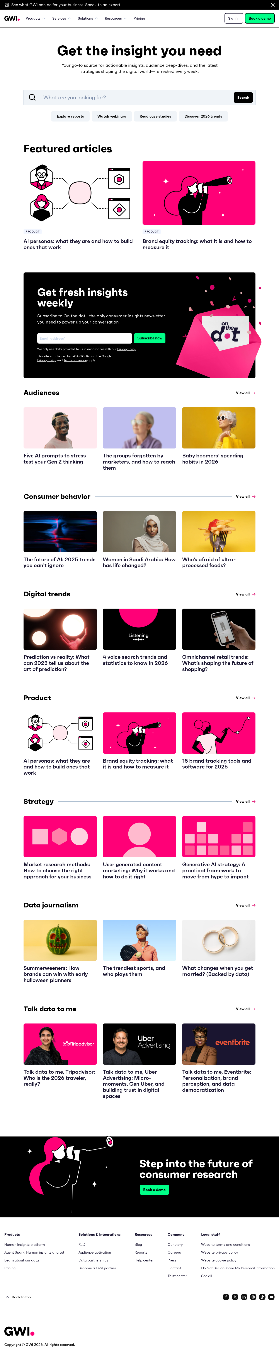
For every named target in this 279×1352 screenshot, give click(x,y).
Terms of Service (75, 360)
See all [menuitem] (206, 1276)
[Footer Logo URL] (19, 1331)
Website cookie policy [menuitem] (218, 1260)
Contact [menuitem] (174, 1268)
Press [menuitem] (172, 1260)
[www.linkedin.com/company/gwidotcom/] (244, 1297)
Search (243, 97)
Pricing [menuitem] (139, 18)
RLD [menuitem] (81, 1244)
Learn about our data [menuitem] (21, 1260)
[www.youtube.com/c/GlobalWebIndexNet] (271, 1297)
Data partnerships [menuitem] (93, 1260)
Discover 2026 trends (203, 116)
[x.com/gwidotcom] (235, 1297)
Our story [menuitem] (175, 1244)
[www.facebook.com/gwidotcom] (226, 1297)
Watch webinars (111, 116)
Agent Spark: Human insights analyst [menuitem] (34, 1252)
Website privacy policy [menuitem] (219, 1252)
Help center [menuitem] (144, 1260)
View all (243, 393)
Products (33, 18)
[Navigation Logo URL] (12, 18)
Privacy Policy (126, 349)
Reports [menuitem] (141, 1252)
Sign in (234, 18)
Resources (113, 18)
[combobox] (139, 97)
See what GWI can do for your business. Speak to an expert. (66, 4)
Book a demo (260, 18)
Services (59, 18)
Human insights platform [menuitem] (24, 1244)
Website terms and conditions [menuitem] (225, 1244)
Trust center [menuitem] (177, 1276)
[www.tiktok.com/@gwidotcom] (262, 1297)
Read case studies (155, 116)
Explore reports (70, 116)
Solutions (85, 18)
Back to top (21, 1297)
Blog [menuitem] (138, 1244)
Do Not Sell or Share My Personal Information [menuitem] (238, 1268)
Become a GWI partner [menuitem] (97, 1268)
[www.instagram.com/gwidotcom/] (253, 1297)
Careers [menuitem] (174, 1252)
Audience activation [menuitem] (94, 1252)
